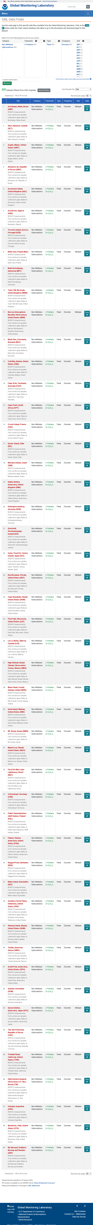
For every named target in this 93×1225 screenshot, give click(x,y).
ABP (78, 45)
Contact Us (69, 1214)
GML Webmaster (34, 1186)
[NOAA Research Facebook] (74, 1206)
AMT (78, 50)
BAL (78, 64)
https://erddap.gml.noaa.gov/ (44, 1183)
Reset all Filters (44, 90)
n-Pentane (29, 45)
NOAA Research (25, 1220)
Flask (49, 45)
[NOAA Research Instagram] (82, 1206)
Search (8, 83)
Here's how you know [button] (50, 1)
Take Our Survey (79, 1217)
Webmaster (81, 1214)
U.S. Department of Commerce (32, 1211)
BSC (78, 75)
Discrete (65, 45)
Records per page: (78, 96)
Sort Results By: (68, 89)
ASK (78, 58)
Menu (4, 13)
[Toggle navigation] (88, 13)
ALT (78, 47)
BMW (79, 69)
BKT (78, 66)
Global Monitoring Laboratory (32, 5)
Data (87, 107)
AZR (78, 61)
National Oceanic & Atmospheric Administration (32, 1215)
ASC (78, 55)
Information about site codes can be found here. (73, 79)
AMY (78, 53)
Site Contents (80, 1211)
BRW (78, 72)
